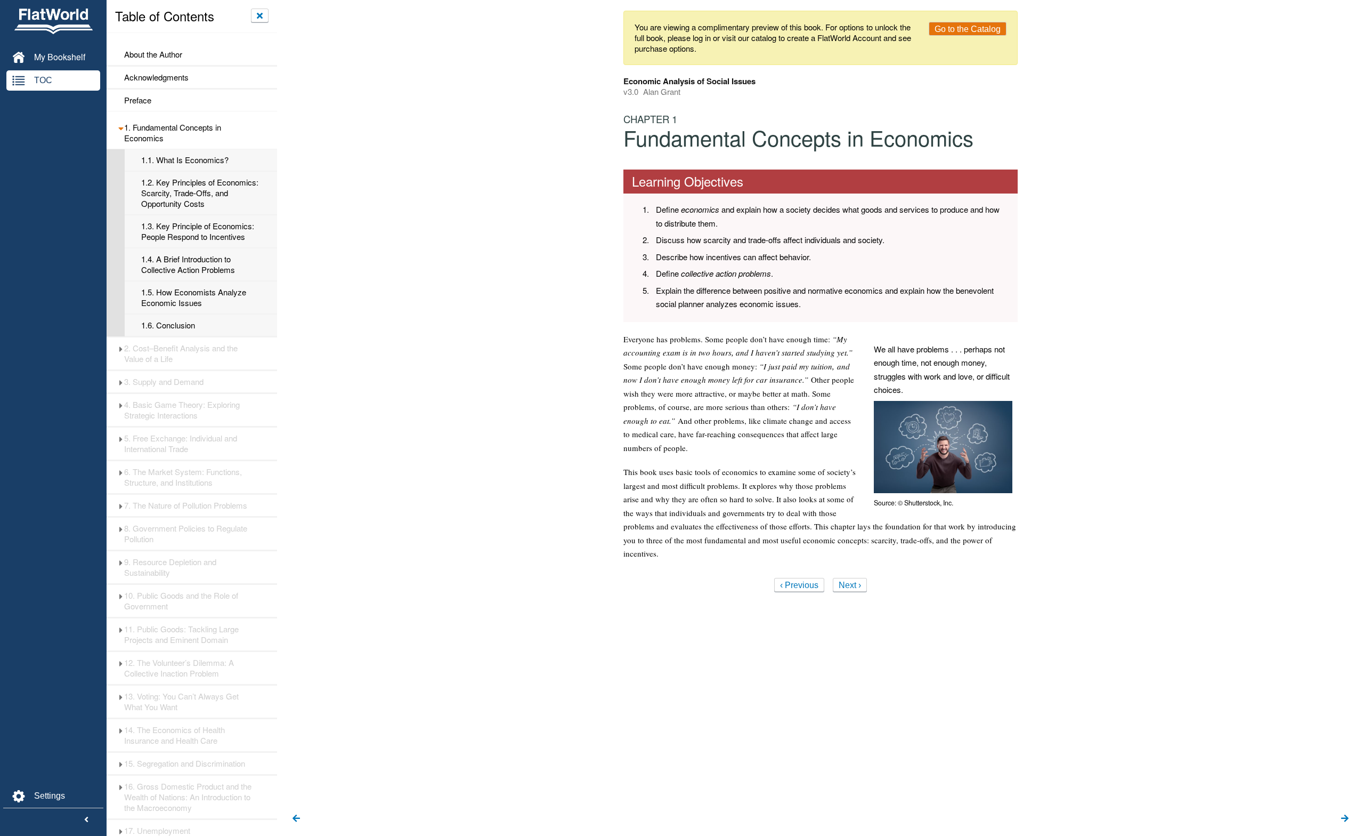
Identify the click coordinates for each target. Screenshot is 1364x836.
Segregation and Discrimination (184, 763)
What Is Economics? (185, 160)
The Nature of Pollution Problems (185, 505)
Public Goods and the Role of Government (181, 601)
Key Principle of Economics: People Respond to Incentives (197, 231)
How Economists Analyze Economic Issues (193, 297)
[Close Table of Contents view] (260, 15)
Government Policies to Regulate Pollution (185, 533)
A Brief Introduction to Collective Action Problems (188, 264)
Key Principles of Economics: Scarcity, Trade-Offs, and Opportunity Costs (199, 193)
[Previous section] (296, 819)
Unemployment (157, 830)
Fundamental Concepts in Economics (172, 132)
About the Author (153, 54)
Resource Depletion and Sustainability (170, 567)
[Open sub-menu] (120, 127)
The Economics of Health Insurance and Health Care (174, 735)
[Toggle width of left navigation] (86, 820)
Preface (137, 100)
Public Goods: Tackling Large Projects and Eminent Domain (181, 634)
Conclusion (168, 325)
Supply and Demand (164, 381)
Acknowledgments (156, 77)
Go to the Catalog (968, 29)
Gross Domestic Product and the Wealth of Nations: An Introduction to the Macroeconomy (187, 797)
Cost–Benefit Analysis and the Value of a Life (181, 353)
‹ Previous (799, 585)
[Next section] (1344, 819)
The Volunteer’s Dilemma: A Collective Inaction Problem (179, 668)
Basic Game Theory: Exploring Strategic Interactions (182, 410)
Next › (850, 585)
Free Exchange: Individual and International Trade (180, 443)
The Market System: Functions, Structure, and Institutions (183, 477)
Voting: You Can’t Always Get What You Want (181, 701)
